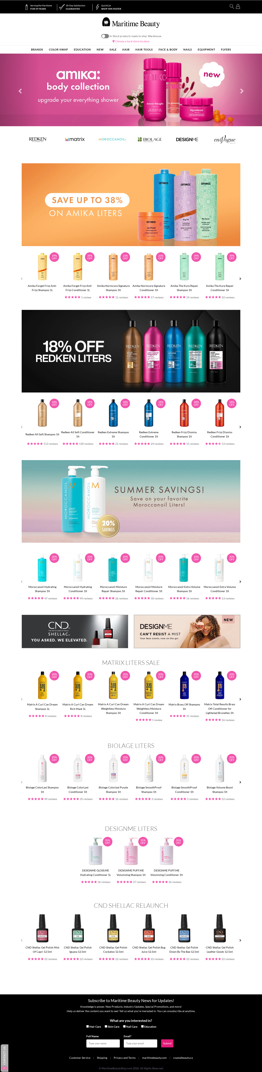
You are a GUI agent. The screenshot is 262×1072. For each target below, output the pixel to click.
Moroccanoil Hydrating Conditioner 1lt (78, 589)
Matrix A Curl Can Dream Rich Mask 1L (78, 706)
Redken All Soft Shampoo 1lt (42, 434)
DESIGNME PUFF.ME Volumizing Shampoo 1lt (131, 872)
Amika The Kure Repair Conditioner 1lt (220, 288)
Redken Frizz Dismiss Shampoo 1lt (184, 434)
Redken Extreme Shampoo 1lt (113, 434)
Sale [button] (113, 49)
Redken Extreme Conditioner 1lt (148, 434)
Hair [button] (126, 49)
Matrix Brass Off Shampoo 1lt (184, 706)
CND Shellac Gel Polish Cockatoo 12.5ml (113, 949)
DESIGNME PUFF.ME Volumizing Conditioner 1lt (166, 872)
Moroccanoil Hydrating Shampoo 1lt (42, 589)
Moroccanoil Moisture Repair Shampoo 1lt (113, 589)
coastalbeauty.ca (183, 1057)
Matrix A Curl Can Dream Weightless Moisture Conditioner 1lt (148, 708)
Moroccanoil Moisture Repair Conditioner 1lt (148, 589)
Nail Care (131, 1026)
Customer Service (79, 1057)
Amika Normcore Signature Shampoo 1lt (113, 288)
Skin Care (113, 1026)
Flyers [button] (226, 49)
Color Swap (58, 49)
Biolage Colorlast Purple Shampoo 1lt (113, 789)
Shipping (102, 1057)
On (105, 36)
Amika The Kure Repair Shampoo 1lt (184, 288)
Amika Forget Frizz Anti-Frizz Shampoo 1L (42, 288)
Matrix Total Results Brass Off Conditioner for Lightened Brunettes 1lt (219, 708)
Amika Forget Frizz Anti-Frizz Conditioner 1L (77, 288)
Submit (167, 1043)
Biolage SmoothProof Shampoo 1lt (148, 789)
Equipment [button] (206, 49)
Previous (22, 279)
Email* (128, 1036)
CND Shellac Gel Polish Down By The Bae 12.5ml (184, 949)
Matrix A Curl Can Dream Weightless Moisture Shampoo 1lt (113, 708)
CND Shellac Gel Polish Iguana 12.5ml (78, 949)
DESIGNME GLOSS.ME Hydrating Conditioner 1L (95, 872)
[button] (19, 90)
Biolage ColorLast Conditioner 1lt (77, 789)
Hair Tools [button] (144, 49)
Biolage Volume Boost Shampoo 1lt (220, 789)
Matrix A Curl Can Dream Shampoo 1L (42, 706)
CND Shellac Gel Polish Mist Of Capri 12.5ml (42, 949)
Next (240, 279)
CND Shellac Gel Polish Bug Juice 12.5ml (148, 949)
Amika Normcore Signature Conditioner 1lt (149, 288)
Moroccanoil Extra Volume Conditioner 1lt (220, 589)
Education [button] (82, 49)
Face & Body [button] (168, 49)
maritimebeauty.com (154, 1057)
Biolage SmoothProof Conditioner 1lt (184, 789)
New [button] (100, 49)
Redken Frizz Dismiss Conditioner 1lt (219, 434)
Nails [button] (187, 49)
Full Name (92, 1036)
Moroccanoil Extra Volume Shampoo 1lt (184, 589)
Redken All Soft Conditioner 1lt (78, 434)
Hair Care (95, 1026)
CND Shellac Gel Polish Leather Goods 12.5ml (220, 949)
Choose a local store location (132, 41)
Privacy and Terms (125, 1057)
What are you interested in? (131, 1020)
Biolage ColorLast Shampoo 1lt (42, 789)
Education (150, 1026)
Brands (37, 49)
